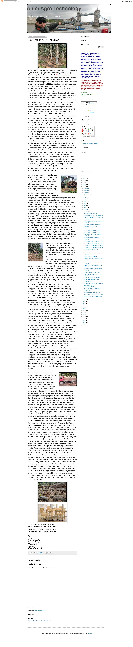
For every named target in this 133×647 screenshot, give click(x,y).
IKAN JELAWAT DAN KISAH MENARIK (93, 294)
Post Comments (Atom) (40, 610)
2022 (84, 186)
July (85, 199)
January (86, 211)
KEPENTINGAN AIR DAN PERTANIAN (93, 296)
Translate (93, 104)
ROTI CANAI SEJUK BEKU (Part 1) (92, 232)
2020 (84, 301)
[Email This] (46, 553)
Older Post (74, 608)
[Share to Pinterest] (52, 553)
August (86, 197)
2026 (84, 178)
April (85, 205)
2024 (84, 182)
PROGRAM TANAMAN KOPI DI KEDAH (93, 224)
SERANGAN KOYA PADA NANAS (92, 272)
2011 (84, 320)
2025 (84, 180)
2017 (84, 308)
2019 (84, 304)
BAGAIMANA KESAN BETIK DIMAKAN (93, 283)
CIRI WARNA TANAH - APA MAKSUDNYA (90, 227)
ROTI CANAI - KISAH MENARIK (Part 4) (93, 241)
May (85, 203)
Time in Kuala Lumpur (93, 111)
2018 (84, 306)
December (86, 188)
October (86, 192)
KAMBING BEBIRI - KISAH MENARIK (93, 292)
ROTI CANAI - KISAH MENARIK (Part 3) (93, 243)
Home (52, 608)
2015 (84, 312)
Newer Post (31, 608)
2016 (84, 310)
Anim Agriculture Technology (90, 143)
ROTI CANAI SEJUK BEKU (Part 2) (92, 230)
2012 (84, 318)
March (85, 207)
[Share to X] (49, 553)
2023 (84, 184)
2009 (84, 325)
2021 (84, 299)
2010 (84, 323)
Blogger (90, 633)
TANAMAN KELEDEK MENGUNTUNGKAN (89, 286)
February (86, 209)
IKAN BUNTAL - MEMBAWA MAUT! (92, 256)
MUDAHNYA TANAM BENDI (90, 213)
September (87, 195)
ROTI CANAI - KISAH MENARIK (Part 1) (93, 247)
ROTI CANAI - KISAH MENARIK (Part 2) (93, 245)
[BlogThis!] (47, 553)
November (86, 190)
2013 (84, 316)
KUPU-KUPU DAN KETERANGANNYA (93, 215)
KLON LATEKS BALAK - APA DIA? (92, 277)
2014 (84, 314)
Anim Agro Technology (54, 8)
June (85, 201)
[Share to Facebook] (51, 553)
